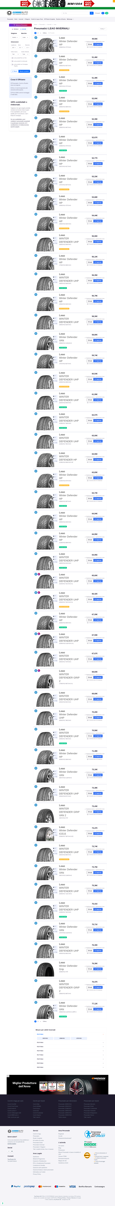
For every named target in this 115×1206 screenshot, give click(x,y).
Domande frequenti (63, 1158)
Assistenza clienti (63, 1163)
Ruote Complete (37, 1138)
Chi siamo (61, 1145)
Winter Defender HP (68, 41)
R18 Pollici (40, 1059)
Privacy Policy (37, 1174)
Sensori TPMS (62, 1156)
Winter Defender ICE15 (68, 830)
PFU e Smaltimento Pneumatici (41, 1163)
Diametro (27, 45)
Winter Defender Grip (68, 966)
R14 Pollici (40, 1042)
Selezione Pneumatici (21, 25)
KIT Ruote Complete (49, 19)
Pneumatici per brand (91, 1101)
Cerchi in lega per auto (15, 1101)
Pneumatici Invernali (38, 1144)
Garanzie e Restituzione (39, 1161)
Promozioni (61, 1150)
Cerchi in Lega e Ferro (37, 19)
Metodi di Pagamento (39, 1159)
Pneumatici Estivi (38, 1142)
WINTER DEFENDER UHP (69, 238)
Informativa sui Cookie (39, 1172)
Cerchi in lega (37, 1134)
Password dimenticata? (64, 1138)
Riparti (15, 71)
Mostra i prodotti (24, 71)
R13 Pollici (40, 1034)
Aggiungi (98, 44)
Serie (19, 45)
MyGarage (70, 19)
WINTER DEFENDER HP (68, 456)
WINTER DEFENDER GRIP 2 (69, 675)
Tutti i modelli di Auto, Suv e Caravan (43, 1149)
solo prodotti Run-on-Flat (20, 57)
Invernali (21, 19)
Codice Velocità (25, 51)
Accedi (60, 1136)
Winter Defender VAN (68, 337)
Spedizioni (36, 1156)
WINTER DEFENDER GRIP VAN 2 (69, 810)
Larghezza (13, 45)
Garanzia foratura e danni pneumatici (43, 1169)
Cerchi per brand (39, 1101)
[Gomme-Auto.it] (17, 13)
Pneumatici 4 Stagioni (39, 1147)
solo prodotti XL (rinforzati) (20, 61)
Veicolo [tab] (15, 29)
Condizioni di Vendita (39, 1165)
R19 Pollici (40, 1063)
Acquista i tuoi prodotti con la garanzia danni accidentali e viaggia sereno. (57, 8)
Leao (55, 24)
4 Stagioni (27, 19)
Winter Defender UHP (68, 714)
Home (35, 24)
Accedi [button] (98, 13)
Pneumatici (10, 19)
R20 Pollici (40, 1067)
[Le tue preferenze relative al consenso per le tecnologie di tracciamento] (2, 1203)
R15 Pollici (40, 1046)
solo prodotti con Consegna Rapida (21, 65)
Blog (59, 1148)
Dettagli (90, 44)
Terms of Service (71, 1198)
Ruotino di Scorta (61, 19)
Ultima (44, 33)
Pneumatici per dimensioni (67, 1101)
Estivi (15, 19)
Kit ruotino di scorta (38, 1140)
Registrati (61, 1134)
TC (69, 1199)
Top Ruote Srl (57, 1199)
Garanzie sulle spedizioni (40, 1167)
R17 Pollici (40, 1055)
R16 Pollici (40, 1050)
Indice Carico (14, 51)
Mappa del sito (62, 1160)
